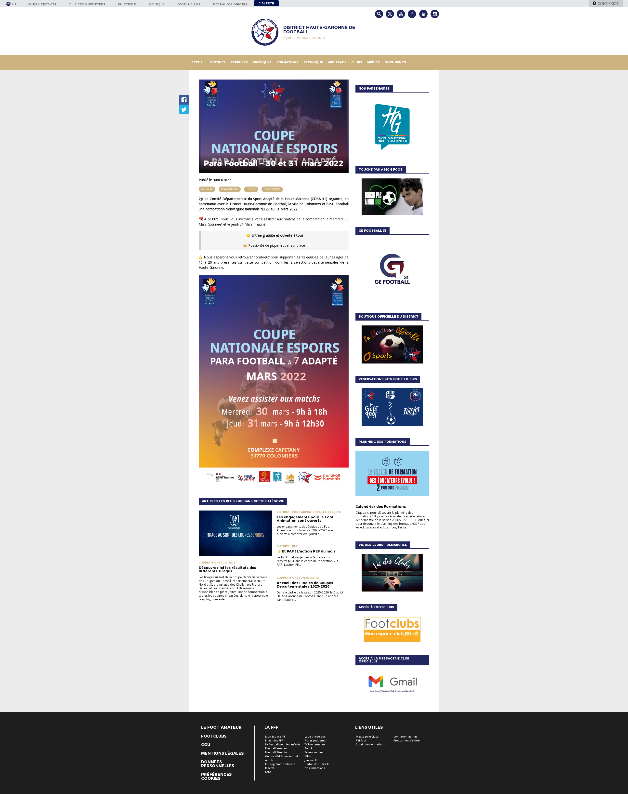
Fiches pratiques (315, 740)
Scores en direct (315, 752)
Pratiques (262, 62)
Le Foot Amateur (221, 727)
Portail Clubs (188, 4)
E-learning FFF (274, 740)
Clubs (356, 62)
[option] (392, 128)
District (218, 62)
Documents (395, 62)
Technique (313, 62)
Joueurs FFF (312, 760)
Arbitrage (337, 62)
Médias (373, 62)
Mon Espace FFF (275, 736)
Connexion (608, 3)
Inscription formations (370, 744)
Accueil (198, 62)
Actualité (207, 189)
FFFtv (308, 756)
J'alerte (266, 3)
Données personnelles (217, 764)
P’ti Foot (361, 740)
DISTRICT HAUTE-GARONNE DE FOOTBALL (319, 30)
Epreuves (239, 62)
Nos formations (315, 768)
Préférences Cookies (216, 777)
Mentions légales (222, 753)
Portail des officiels (230, 4)
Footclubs (213, 736)
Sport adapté (272, 189)
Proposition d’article (406, 740)
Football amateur (276, 748)
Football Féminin (276, 752)
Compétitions (229, 189)
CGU (205, 745)
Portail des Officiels (317, 764)
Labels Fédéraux (315, 736)
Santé (308, 748)
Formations (287, 62)
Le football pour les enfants (283, 744)
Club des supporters (87, 4)
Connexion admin (405, 736)
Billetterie (127, 4)
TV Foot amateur (315, 744)
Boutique (157, 4)
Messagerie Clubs (367, 736)
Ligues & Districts (41, 4)
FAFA (268, 772)
